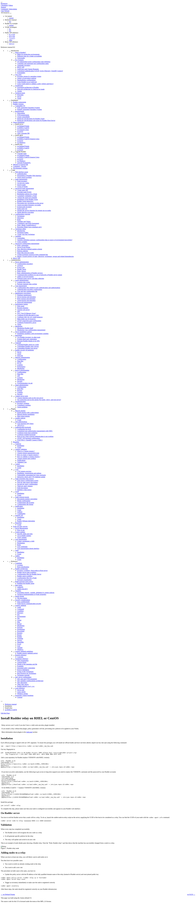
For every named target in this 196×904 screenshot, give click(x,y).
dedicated (29, 732)
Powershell (20, 631)
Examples (20, 666)
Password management (24, 302)
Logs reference (20, 688)
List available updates (24, 536)
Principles (20, 95)
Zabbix (17, 556)
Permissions (21, 543)
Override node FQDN (24, 192)
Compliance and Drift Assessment (28, 223)
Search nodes (21, 185)
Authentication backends (23, 427)
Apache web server (23, 310)
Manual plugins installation (26, 414)
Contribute (18, 563)
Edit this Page (5, 713)
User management (21, 286)
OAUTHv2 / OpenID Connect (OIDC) (30, 440)
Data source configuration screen (27, 480)
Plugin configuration (23, 501)
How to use (21, 530)
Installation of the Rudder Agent (27, 199)
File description (22, 598)
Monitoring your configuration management (31, 330)
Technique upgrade (23, 675)
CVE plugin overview (24, 471)
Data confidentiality (23, 602)
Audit (19, 607)
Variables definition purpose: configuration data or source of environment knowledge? (44, 240)
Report (19, 635)
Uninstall (18, 343)
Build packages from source (24, 581)
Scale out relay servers (20, 526)
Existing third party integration (27, 339)
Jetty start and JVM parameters (27, 679)
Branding (16, 442)
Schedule (20, 638)
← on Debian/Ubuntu (8, 894)
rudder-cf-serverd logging (25, 276)
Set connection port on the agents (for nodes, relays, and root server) (39, 400)
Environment (21, 616)
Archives (20, 265)
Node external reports (22, 497)
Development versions (20, 168)
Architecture (19, 85)
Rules (19, 220)
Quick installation (18, 122)
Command (20, 609)
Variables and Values (24, 221)
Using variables (22, 242)
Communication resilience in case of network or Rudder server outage (39, 275)
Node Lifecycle (22, 209)
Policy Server (21, 271)
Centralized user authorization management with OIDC (35, 431)
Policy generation (22, 245)
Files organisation (22, 660)
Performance (21, 366)
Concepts (20, 657)
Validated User (22, 462)
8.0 (10, 22)
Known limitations (23, 670)
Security (19, 381)
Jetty (18, 311)
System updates (20, 532)
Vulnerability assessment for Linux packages (31, 475)
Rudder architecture (21, 569)
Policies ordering (22, 251)
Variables (18, 236)
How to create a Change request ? (28, 455)
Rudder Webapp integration (26, 521)
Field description (22, 488)
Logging (20, 365)
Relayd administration (22, 370)
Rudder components (19, 102)
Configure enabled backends (26, 434)
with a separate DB (23, 133)
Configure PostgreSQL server (26, 322)
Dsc (18, 614)
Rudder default (26, 686)
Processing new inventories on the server (30, 203)
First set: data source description (27, 482)
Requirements (19, 111)
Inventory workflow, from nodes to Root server (32, 570)
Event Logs (21, 267)
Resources (4, 3)
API (18, 376)
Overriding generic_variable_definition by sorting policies (35, 592)
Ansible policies (20, 418)
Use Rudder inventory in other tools (28, 337)
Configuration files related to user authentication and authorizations (38, 288)
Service (19, 640)
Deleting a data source (24, 490)
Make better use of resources (26, 319)
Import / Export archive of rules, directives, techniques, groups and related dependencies (45, 256)
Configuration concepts (22, 214)
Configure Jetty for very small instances (30, 317)
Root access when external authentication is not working (35, 436)
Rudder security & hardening (24, 350)
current (11, 18)
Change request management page (28, 453)
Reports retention (22, 308)
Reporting (18, 523)
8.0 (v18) (12, 36)
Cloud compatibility (23, 117)
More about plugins (23, 416)
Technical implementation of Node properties (31, 594)
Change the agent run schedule (27, 197)
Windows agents (22, 693)
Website (6, 11)
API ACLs (20, 425)
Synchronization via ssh (24, 383)
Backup (19, 390)
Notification (19, 506)
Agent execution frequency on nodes (29, 205)
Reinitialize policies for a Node (27, 194)
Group (19, 620)
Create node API (22, 190)
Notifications (21, 460)
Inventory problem (23, 403)
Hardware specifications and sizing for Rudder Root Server (36, 120)
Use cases (18, 74)
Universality (21, 58)
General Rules (21, 662)
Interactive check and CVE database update (31, 477)
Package (20, 627)
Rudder (19, 637)
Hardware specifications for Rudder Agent (30, 119)
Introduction (21, 231)
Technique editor (20, 229)
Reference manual (11, 704)
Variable (19, 648)
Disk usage (20, 306)
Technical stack (20, 93)
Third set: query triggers (25, 486)
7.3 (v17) (12, 38)
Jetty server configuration (23, 677)
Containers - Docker (19, 166)
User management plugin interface (28, 548)
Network (20, 355)
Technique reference (21, 659)
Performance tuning (21, 304)
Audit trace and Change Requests (28, 69)
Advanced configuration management (27, 243)
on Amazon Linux (23, 130)
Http (18, 622)
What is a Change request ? (26, 451)
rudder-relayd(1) (22, 589)
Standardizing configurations (26, 80)
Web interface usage (21, 172)
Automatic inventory (23, 65)
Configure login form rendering (27, 433)
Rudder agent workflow (25, 576)
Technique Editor (22, 232)
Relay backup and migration (26, 299)
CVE (16, 469)
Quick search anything (24, 177)
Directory (20, 613)
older (10, 40)
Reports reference (20, 655)
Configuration (21, 359)
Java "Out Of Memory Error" (26, 313)
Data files (20, 361)
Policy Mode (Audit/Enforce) (26, 225)
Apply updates (22, 537)
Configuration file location (25, 502)
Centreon (18, 444)
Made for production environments (28, 54)
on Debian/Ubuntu (23, 126)
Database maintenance (24, 295)
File (18, 618)
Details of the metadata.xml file (27, 664)
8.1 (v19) (12, 34)
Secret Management (21, 528)
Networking (21, 113)
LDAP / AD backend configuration (28, 438)
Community (4, 9)
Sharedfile (20, 642)
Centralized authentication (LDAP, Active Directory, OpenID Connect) (40, 71)
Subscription (13, 9)
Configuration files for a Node (27, 578)
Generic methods (20, 605)
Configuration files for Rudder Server (29, 574)
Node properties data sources (24, 479)
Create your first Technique (26, 234)
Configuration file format (25, 504)
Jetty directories (22, 682)
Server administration (22, 262)
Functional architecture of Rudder (28, 87)
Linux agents (21, 692)
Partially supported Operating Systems (29, 109)
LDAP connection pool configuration (29, 321)
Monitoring (18, 326)
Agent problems (22, 407)
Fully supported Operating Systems (28, 107)
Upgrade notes (22, 153)
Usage (19, 420)
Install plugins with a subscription (28, 412)
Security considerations (22, 600)
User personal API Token (25, 423)
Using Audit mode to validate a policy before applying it (35, 84)
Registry (20, 633)
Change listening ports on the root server (30, 398)
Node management (21, 179)
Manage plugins (20, 411)
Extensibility (21, 73)
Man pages (18, 585)
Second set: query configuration (27, 484)
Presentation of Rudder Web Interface (29, 175)
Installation (20, 445)
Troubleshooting (20, 401)
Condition (20, 611)
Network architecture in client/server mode (31, 89)
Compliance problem (24, 405)
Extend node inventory (24, 207)
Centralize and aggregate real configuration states (33, 63)
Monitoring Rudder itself (25, 328)
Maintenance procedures (23, 293)
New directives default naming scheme (29, 249)
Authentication (22, 174)
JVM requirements (23, 115)
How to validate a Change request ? (28, 457)
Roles (19, 545)
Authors (19, 512)
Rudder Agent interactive (25, 201)
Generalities (21, 238)
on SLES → (191, 894)
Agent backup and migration (26, 300)
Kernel (19, 624)
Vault (16, 550)
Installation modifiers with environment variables (32, 333)
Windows (20, 649)
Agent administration (21, 280)
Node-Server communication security (29, 603)
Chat (2, 11)
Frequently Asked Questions (24, 695)
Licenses (20, 565)
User (18, 646)
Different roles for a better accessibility (29, 56)
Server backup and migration (26, 297)
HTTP (19, 363)
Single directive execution (25, 212)
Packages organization (24, 580)
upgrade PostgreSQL (24, 163)
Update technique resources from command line (32, 254)
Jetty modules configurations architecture (30, 681)
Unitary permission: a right (25, 541)
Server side (20, 690)
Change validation (21, 449)
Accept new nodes (23, 183)
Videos (10, 5)
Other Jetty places (23, 684)
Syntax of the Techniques (25, 671)
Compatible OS (20, 106)
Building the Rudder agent (25, 583)
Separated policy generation (26, 668)
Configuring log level (24, 429)
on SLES (20, 131)
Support (3, 7)
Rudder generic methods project (27, 653)
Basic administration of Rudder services (30, 273)
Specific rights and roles (25, 534)
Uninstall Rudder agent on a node (28, 344)
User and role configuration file (27, 291)
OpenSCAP (19, 515)
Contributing (21, 513)
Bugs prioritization (23, 567)
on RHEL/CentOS (23, 128)
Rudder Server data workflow (26, 572)
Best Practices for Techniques (26, 673)
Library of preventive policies (26, 78)
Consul (17, 464)
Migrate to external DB (20, 164)
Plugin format (19, 596)
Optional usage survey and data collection (30, 278)
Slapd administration (21, 385)
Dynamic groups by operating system (29, 76)
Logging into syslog (23, 282)
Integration (18, 335)
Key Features (19, 60)
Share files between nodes (25, 253)
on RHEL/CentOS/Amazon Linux (28, 139)
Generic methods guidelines (24, 651)
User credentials (22, 547)
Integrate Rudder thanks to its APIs (28, 341)
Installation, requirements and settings (29, 473)
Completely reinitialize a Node (27, 196)
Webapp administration (22, 357)
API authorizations (21, 422)
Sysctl (19, 644)
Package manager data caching (27, 284)
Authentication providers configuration (29, 289)
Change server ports (21, 396)
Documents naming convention (27, 499)
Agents (19, 91)
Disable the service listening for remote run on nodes (34, 210)
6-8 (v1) (11, 44)
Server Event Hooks (23, 247)
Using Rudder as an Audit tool (27, 82)
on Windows (21, 142)
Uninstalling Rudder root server (27, 348)
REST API (20, 67)
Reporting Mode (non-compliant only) (29, 227)
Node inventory (22, 181)
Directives (20, 218)
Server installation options (23, 332)
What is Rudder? (20, 52)
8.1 (10, 29)
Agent (19, 98)
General (19, 697)
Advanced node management (24, 188)
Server (19, 96)
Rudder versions (18, 104)
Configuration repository (25, 264)
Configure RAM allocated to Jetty (28, 315)
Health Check (21, 269)
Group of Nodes (22, 186)
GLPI (17, 491)
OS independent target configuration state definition (33, 62)
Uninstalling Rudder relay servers (28, 346)
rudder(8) (20, 587)
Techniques (20, 216)
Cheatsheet (4, 5)
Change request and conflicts (26, 458)
